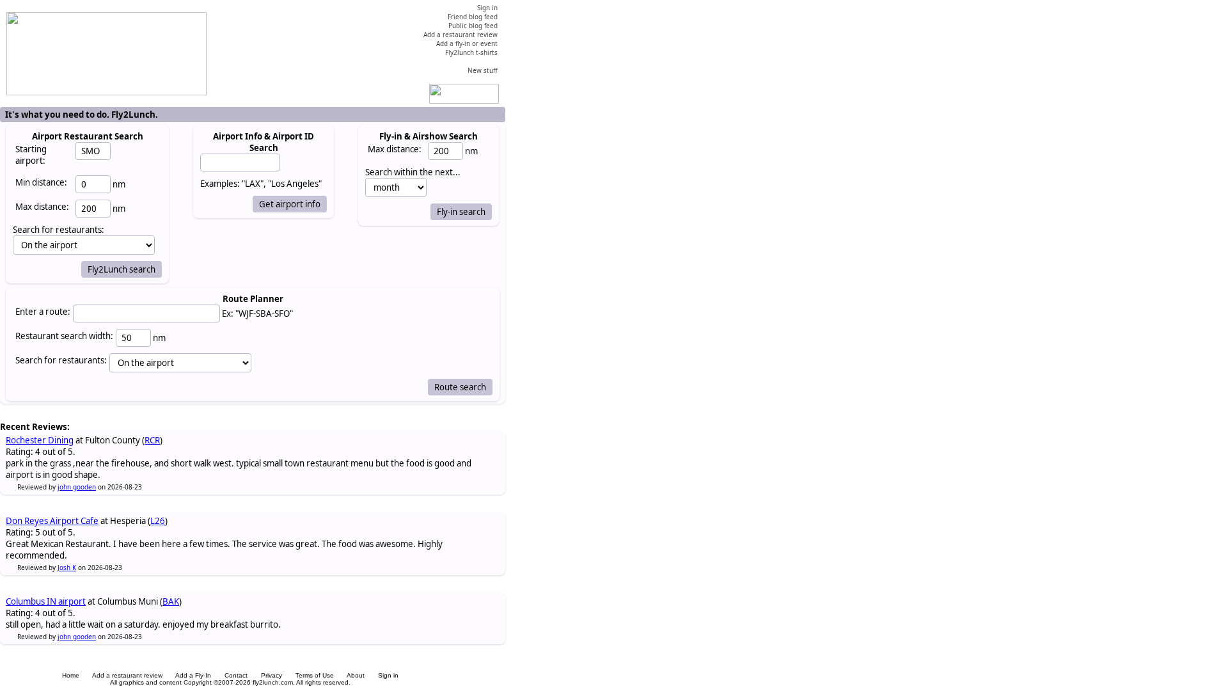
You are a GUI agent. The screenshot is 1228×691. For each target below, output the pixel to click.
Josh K (67, 567)
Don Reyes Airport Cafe (52, 521)
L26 (157, 521)
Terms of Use (314, 675)
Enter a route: (42, 311)
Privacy (271, 675)
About (356, 675)
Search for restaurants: (61, 360)
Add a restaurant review (127, 675)
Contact (236, 675)
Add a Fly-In (193, 675)
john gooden (77, 486)
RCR (152, 440)
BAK (170, 601)
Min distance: (41, 182)
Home (70, 675)
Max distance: (42, 206)
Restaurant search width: (64, 336)
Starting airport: (31, 154)
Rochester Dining (40, 440)
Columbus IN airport (46, 601)
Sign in (388, 675)
